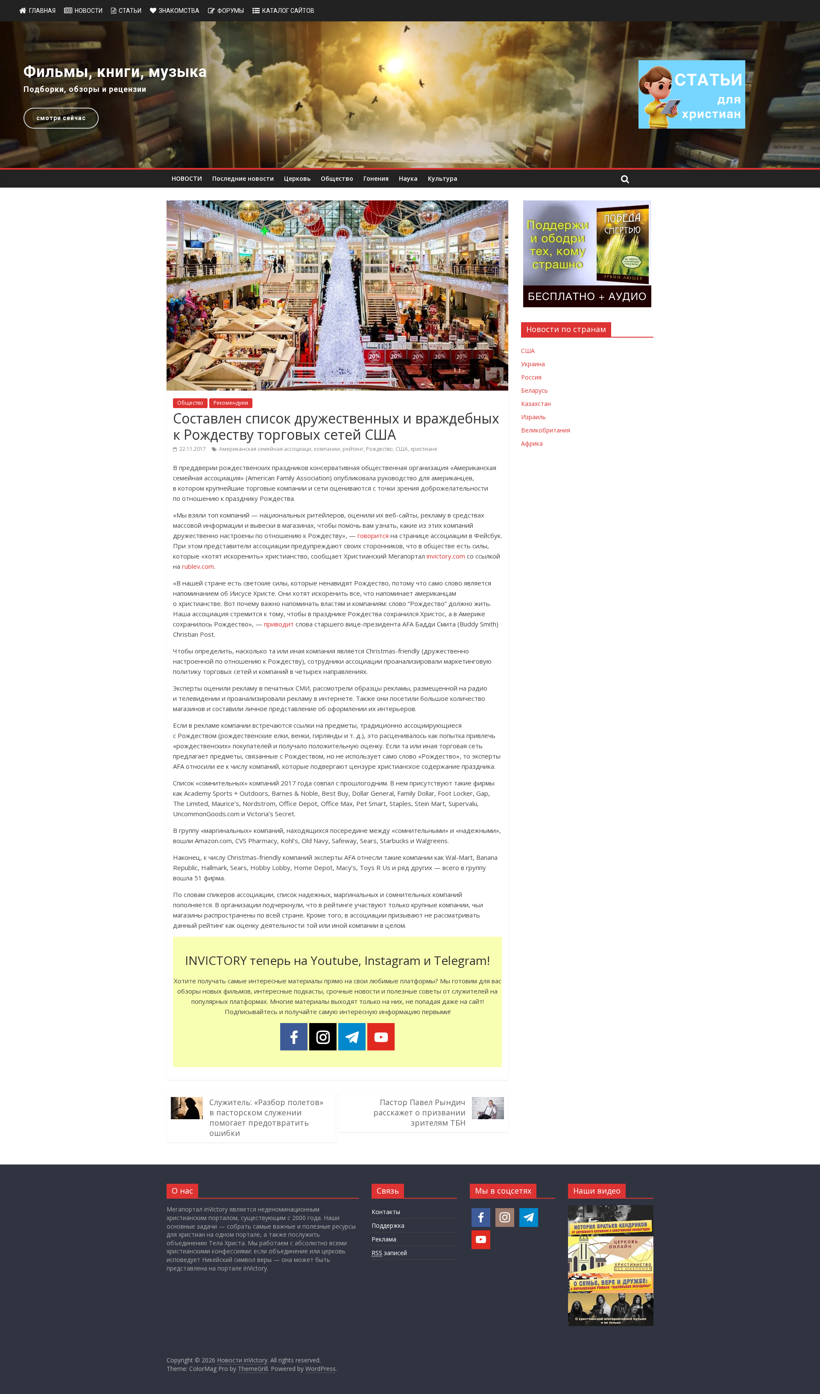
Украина (533, 364)
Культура (442, 178)
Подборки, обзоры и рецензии (84, 89)
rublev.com (198, 566)
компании (327, 449)
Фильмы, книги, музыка (115, 72)
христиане (423, 449)
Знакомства (179, 10)
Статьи (130, 10)
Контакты (386, 1212)
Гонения (376, 178)
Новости (88, 10)
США (401, 449)
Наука (408, 178)
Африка (532, 443)
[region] (410, 94)
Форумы (230, 10)
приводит (279, 624)
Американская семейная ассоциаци (265, 449)
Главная (42, 10)
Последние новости (243, 178)
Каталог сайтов (288, 10)
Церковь (297, 178)
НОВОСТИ (187, 178)
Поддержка (388, 1225)
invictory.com (446, 556)
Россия (531, 377)
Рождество (379, 449)
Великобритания (545, 430)
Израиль (533, 417)
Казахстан (536, 404)
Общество (337, 178)
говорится (373, 535)
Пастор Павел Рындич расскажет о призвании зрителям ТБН (419, 1112)
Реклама (384, 1239)
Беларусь (534, 390)
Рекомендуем (231, 402)
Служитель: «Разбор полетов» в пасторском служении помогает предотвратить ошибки (266, 1117)
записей (389, 1253)
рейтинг (353, 449)
